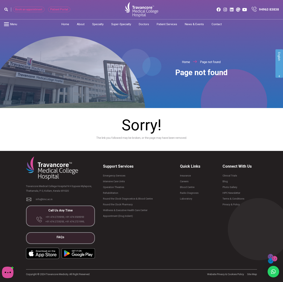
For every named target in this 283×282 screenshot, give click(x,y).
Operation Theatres (113, 187)
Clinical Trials (230, 175)
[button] (6, 9)
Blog (225, 181)
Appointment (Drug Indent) (118, 216)
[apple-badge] (42, 253)
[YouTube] (244, 9)
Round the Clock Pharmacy (118, 204)
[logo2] (141, 9)
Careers (184, 181)
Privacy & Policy (231, 204)
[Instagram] (225, 9)
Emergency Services (114, 175)
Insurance (185, 175)
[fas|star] (255, 9)
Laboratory (186, 198)
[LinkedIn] (231, 9)
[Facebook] (218, 9)
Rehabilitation (110, 192)
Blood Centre (187, 187)
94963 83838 (269, 9)
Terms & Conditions (233, 198)
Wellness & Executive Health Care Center (125, 210)
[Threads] (238, 9)
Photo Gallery (230, 187)
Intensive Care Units (114, 181)
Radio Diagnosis (189, 192)
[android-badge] (78, 253)
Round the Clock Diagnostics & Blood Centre (128, 198)
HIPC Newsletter (231, 192)
